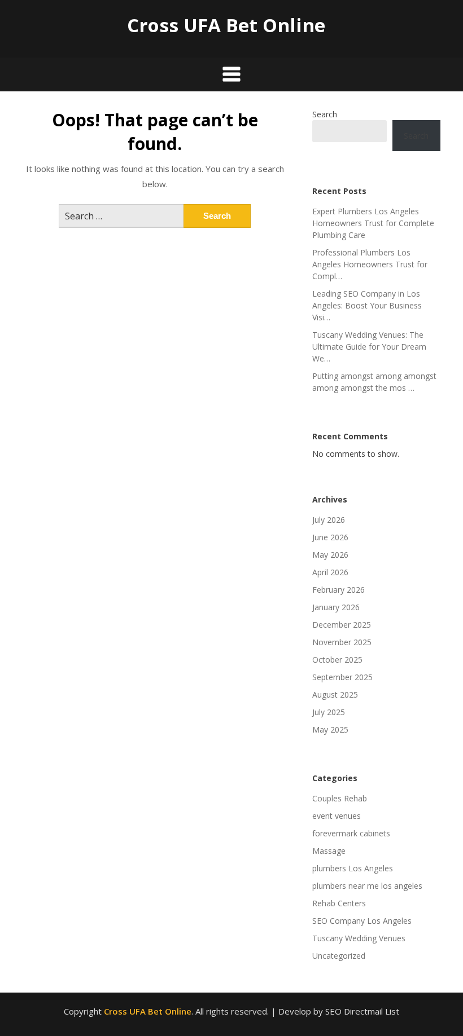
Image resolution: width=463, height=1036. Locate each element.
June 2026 (330, 537)
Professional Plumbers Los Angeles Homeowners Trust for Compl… (369, 264)
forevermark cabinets (351, 833)
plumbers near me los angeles (367, 885)
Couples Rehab (339, 798)
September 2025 (342, 677)
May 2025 (330, 729)
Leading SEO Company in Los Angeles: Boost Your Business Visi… (367, 305)
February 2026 (338, 589)
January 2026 (336, 607)
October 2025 (337, 659)
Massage (329, 850)
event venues (336, 815)
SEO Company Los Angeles (362, 920)
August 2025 (335, 694)
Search (324, 114)
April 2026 (330, 572)
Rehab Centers (339, 903)
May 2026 (330, 554)
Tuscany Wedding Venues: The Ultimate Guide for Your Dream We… (369, 346)
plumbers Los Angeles (352, 868)
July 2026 (328, 519)
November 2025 (342, 642)
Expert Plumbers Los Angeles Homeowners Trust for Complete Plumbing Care (373, 223)
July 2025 (328, 712)
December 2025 (341, 624)
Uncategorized (338, 955)
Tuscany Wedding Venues (358, 938)
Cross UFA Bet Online (226, 25)
